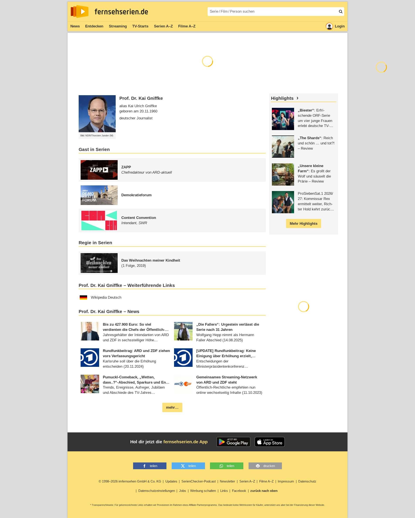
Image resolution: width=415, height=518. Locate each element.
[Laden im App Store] (270, 442)
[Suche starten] (341, 11)
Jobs (182, 491)
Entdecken (94, 26)
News (75, 26)
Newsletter (227, 481)
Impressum (286, 481)
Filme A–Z (186, 26)
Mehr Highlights (303, 224)
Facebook (239, 491)
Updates (171, 481)
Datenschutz (307, 481)
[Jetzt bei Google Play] (233, 442)
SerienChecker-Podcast (198, 481)
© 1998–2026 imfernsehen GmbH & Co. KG (130, 481)
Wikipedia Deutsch (106, 297)
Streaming (118, 26)
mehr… (172, 407)
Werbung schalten (203, 491)
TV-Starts (140, 26)
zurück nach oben (264, 491)
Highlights (282, 98)
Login (340, 26)
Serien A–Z (163, 26)
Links (224, 491)
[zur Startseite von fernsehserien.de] (79, 11)
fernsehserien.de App (185, 441)
